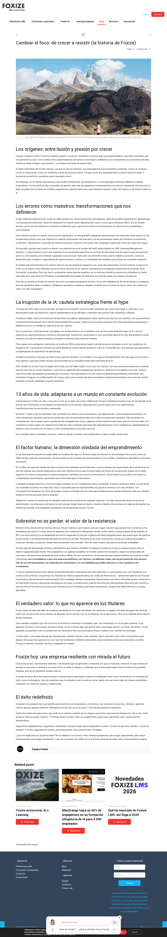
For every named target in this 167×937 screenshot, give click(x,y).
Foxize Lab (67, 888)
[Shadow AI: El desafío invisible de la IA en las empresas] (2, 926)
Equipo (65, 881)
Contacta (158, 14)
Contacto (66, 884)
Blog (64, 866)
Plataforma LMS (24, 866)
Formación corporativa (27, 870)
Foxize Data (21, 877)
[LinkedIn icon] (141, 927)
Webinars (66, 870)
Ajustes (135, 932)
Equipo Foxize (40, 749)
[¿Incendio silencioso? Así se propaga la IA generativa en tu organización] (164, 926)
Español (145, 14)
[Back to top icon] (148, 926)
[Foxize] (13, 7)
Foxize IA (20, 873)
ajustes (72, 934)
